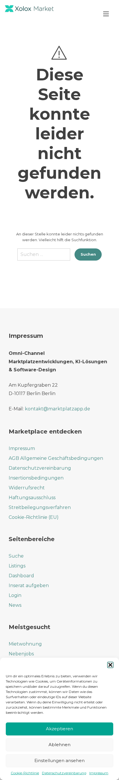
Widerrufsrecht (27, 488)
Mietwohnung (25, 644)
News (15, 605)
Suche (16, 556)
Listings (17, 566)
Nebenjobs (21, 654)
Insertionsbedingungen (36, 478)
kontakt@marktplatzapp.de (57, 409)
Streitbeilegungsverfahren (40, 507)
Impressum (98, 773)
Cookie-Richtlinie (25, 773)
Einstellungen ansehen (59, 760)
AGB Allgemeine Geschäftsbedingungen (56, 458)
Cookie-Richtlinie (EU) (34, 517)
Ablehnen (59, 744)
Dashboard (21, 575)
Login (15, 595)
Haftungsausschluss (32, 497)
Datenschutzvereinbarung (64, 773)
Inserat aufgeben (29, 585)
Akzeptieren (59, 728)
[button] (110, 665)
